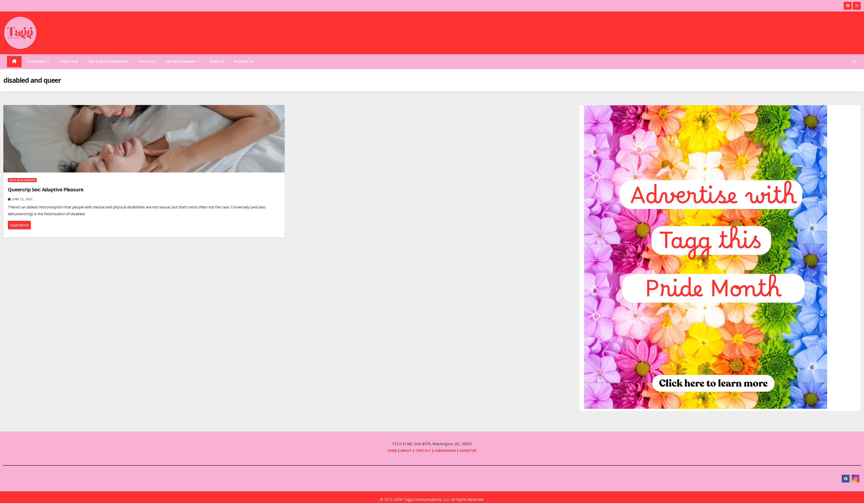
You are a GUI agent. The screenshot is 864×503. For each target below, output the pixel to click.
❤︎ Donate (244, 62)
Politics (147, 62)
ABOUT (406, 450)
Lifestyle (68, 62)
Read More (19, 225)
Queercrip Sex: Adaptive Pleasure (45, 189)
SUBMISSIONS (445, 450)
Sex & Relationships (108, 62)
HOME (392, 450)
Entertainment (182, 62)
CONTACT (423, 450)
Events (217, 62)
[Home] (14, 61)
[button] (854, 61)
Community (38, 62)
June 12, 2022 (22, 199)
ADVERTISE (468, 450)
